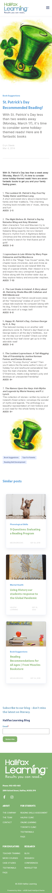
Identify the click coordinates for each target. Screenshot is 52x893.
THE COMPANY (9, 813)
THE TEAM (7, 817)
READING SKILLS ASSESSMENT (34, 813)
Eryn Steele (8, 145)
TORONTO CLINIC (28, 827)
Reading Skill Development (14, 462)
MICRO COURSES (10, 858)
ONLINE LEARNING (28, 822)
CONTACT (7, 822)
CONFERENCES (31, 863)
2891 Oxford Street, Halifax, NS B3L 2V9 (19, 790)
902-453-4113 (15, 785)
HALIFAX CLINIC (27, 817)
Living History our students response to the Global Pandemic (24, 594)
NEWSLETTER (31, 868)
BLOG (27, 853)
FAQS (22, 837)
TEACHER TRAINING (11, 853)
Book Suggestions (11, 457)
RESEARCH (29, 858)
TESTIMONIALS (27, 832)
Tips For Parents (28, 457)
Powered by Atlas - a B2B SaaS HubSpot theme (26, 890)
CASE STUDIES (9, 863)
